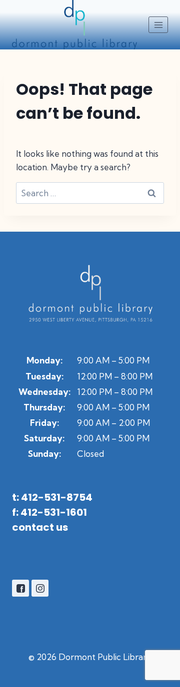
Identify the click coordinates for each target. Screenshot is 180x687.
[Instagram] (40, 588)
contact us (40, 527)
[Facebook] (20, 588)
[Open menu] (158, 24)
